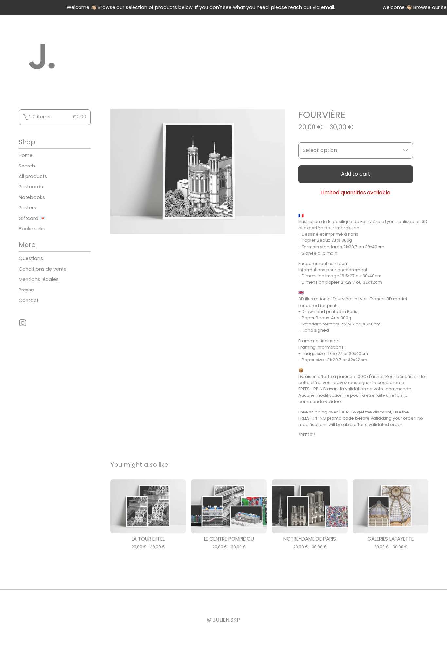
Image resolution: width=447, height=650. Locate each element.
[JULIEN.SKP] (42, 57)
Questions (31, 258)
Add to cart (355, 174)
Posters (27, 207)
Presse (26, 290)
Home (26, 155)
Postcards (31, 187)
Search (27, 166)
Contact (29, 300)
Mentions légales (39, 279)
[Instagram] (23, 323)
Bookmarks (32, 228)
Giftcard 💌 (32, 218)
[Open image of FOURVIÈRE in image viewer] (197, 171)
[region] (223, 7)
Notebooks (32, 197)
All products (33, 176)
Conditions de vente (43, 269)
